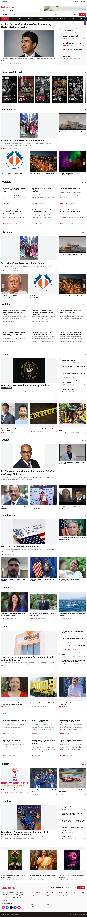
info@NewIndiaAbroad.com (8, 903)
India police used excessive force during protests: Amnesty (72, 381)
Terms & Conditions (63, 895)
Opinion (50, 18)
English (83, 1)
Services (76, 1)
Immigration (61, 18)
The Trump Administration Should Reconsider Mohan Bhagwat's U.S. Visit (72, 43)
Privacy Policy (62, 897)
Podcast (76, 900)
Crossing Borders (66, 836)
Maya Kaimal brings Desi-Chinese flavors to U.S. (73, 639)
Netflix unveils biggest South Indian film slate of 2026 (73, 806)
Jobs (31, 904)
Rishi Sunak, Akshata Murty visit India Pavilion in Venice (73, 367)
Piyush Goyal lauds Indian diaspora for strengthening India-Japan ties (72, 36)
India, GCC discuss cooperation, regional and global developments (73, 374)
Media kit (47, 900)
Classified (32, 895)
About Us (47, 895)
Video (75, 897)
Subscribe (82, 14)
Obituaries (32, 906)
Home (5, 18)
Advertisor (47, 904)
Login (75, 14)
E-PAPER (5, 14)
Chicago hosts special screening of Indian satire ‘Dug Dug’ (73, 55)
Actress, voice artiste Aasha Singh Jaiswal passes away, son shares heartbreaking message (73, 829)
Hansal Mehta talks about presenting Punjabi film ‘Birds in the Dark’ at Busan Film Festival (73, 821)
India (20, 18)
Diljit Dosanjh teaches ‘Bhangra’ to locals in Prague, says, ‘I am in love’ (73, 814)
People (41, 18)
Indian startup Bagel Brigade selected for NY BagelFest (73, 646)
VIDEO (13, 14)
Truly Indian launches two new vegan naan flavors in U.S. (72, 632)
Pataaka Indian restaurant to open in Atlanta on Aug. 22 (74, 653)
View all (83, 72)
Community (30, 18)
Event (31, 897)
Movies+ (72, 18)
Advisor (47, 902)
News (13, 18)
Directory (32, 900)
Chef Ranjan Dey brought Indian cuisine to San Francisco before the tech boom (73, 660)
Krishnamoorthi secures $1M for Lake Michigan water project (72, 29)
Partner (46, 897)
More (81, 18)
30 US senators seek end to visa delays (72, 49)
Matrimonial (33, 902)
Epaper (75, 895)
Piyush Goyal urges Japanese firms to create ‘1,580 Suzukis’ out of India (73, 388)
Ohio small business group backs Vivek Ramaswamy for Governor (72, 359)
